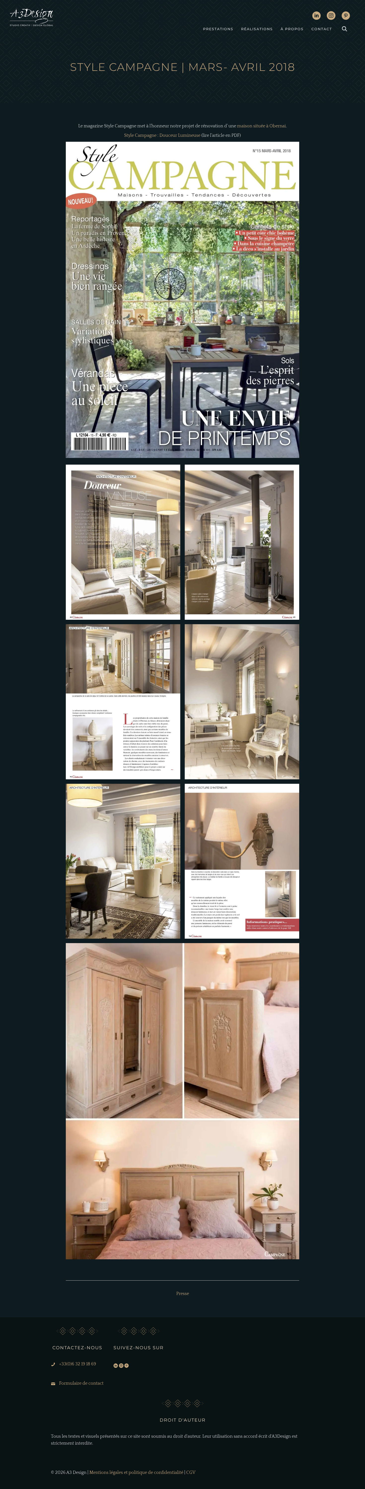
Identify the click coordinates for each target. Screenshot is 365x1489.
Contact (321, 29)
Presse (182, 80)
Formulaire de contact (81, 1383)
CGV (190, 1472)
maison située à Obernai (261, 126)
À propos (292, 29)
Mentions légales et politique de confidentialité (136, 1472)
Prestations (218, 29)
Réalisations (257, 29)
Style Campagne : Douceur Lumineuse (162, 135)
